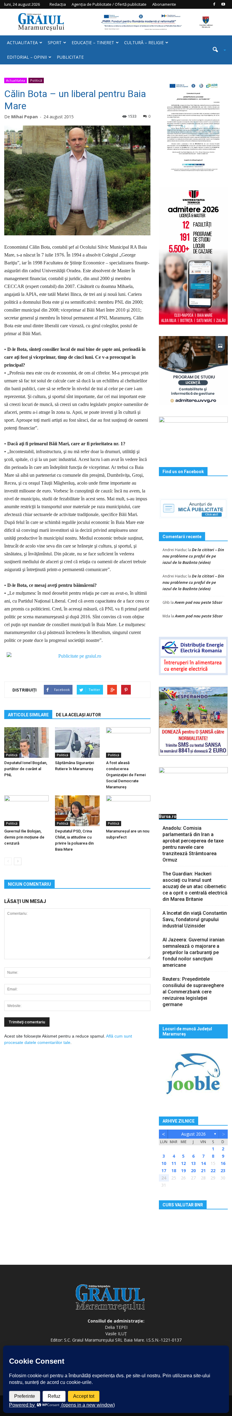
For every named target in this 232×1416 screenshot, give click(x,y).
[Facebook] (214, 4)
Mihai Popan (24, 116)
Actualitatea (22, 42)
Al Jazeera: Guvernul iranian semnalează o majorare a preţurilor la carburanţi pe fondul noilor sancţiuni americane (193, 952)
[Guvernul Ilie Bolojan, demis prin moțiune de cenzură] (26, 810)
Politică (36, 80)
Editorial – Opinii (27, 57)
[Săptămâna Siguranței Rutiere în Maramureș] (77, 742)
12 (183, 1163)
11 (173, 1163)
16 (223, 1163)
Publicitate (70, 57)
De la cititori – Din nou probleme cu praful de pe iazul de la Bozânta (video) (193, 556)
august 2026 (193, 1134)
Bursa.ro (167, 816)
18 (173, 1170)
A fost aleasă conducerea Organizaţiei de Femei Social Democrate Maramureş (126, 774)
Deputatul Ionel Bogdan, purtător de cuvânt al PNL (25, 768)
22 (213, 1170)
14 (203, 1163)
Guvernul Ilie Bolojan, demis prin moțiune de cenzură (24, 837)
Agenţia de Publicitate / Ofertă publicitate (109, 4)
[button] (217, 50)
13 (193, 1163)
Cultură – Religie (144, 42)
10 (163, 1163)
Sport (55, 42)
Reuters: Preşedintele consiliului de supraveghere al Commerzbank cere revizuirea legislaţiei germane (193, 991)
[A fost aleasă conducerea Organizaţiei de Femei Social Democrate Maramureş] (128, 742)
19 (183, 1170)
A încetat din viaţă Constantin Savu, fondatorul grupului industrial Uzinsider (195, 919)
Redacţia (58, 4)
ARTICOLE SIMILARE (28, 714)
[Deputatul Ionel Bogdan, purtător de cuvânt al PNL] (26, 742)
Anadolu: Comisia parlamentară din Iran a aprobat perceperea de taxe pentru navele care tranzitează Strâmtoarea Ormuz (193, 844)
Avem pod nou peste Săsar (198, 602)
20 (193, 1170)
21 (203, 1170)
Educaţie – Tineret (93, 42)
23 (223, 1170)
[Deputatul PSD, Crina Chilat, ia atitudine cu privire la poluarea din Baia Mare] (77, 810)
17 (163, 1170)
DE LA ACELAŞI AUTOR (78, 714)
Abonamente (164, 4)
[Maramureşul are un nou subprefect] (128, 810)
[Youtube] (223, 4)
